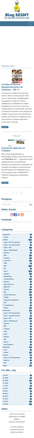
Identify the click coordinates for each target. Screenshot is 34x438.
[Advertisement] (17, 45)
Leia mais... (5, 127)
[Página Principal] (17, 6)
